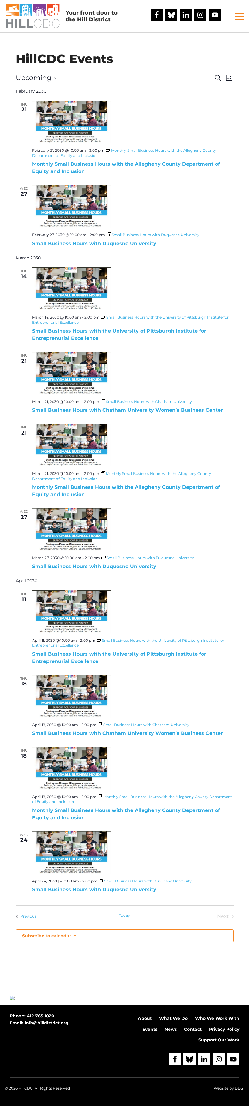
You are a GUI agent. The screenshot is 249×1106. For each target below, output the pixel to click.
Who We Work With (217, 1018)
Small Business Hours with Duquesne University (94, 243)
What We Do (173, 1018)
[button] (239, 16)
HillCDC (26, 1088)
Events (149, 1029)
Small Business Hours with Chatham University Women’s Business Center (127, 410)
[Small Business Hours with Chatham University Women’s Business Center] (71, 373)
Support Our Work (218, 1040)
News (171, 1029)
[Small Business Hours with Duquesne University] (71, 206)
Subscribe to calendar (46, 936)
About (145, 1018)
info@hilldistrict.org (46, 1023)
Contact (193, 1029)
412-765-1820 (40, 1016)
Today (124, 915)
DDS (239, 1088)
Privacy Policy (224, 1029)
